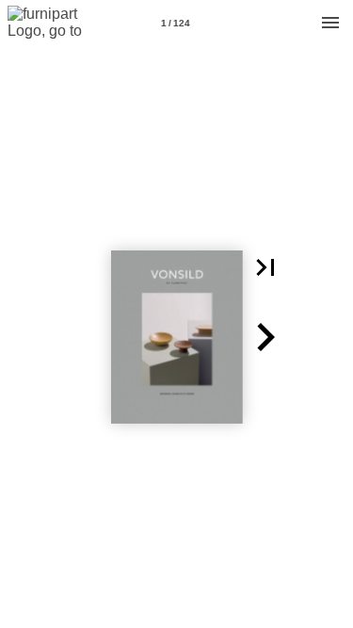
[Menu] (330, 22)
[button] (265, 267)
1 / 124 (175, 23)
